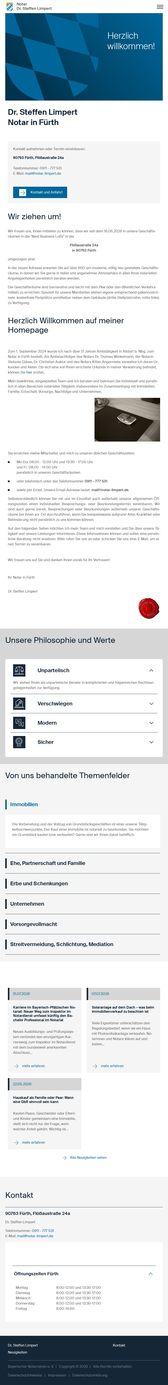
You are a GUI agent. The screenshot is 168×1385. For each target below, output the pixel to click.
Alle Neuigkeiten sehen (88, 1157)
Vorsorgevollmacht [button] (33, 924)
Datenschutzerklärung (90, 1375)
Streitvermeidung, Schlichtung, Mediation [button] (61, 944)
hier (29, 372)
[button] (84, 670)
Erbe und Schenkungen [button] (39, 883)
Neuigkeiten (17, 1352)
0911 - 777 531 (43, 1230)
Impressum (57, 1375)
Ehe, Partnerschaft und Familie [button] (47, 863)
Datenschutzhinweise (25, 1375)
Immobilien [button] (24, 804)
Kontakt (119, 1345)
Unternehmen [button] (27, 903)
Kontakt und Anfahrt (46, 192)
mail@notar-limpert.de (43, 173)
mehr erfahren (33, 1066)
